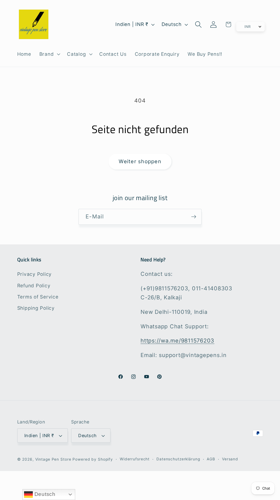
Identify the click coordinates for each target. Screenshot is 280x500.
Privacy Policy (34, 274)
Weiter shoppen (140, 161)
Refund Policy (34, 285)
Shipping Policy (36, 308)
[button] (49, 54)
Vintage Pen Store (53, 459)
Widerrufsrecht (135, 459)
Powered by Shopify (92, 459)
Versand (230, 459)
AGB (211, 459)
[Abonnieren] (193, 217)
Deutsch (44, 494)
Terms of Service (38, 297)
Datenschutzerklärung (178, 459)
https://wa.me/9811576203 (177, 340)
